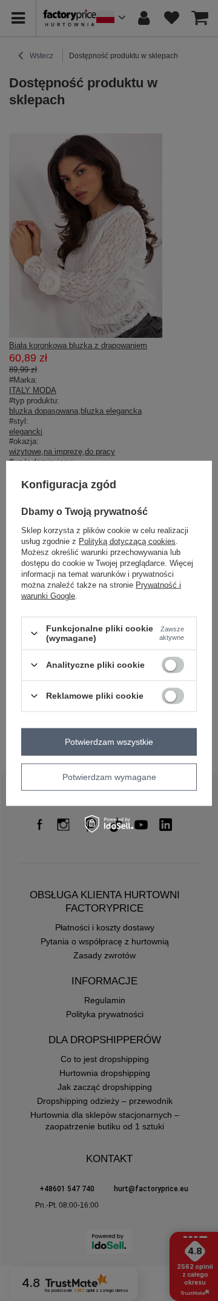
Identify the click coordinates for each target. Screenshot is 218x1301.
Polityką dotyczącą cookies (127, 541)
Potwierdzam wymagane (109, 777)
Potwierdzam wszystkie (109, 742)
